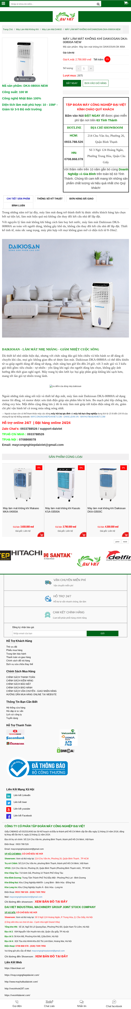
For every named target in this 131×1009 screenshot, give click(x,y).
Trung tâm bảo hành (16, 653)
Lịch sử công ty (14, 714)
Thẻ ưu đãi (11, 646)
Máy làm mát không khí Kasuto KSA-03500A (21, 510)
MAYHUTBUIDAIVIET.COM (92, 417)
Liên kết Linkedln (22, 795)
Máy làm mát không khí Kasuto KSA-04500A (106, 510)
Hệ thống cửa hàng (15, 707)
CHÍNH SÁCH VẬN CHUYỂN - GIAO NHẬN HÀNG (31, 691)
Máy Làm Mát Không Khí (27, 29)
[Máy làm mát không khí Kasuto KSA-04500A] (109, 484)
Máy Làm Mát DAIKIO (52, 29)
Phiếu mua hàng (14, 650)
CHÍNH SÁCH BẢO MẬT (18, 684)
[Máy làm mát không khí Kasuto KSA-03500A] (24, 484)
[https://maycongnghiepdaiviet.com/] (80, 552)
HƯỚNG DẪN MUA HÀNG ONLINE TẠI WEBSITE (31, 694)
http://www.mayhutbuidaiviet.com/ (21, 981)
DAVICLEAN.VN (71, 417)
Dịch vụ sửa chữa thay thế (19, 664)
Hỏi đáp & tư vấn (14, 711)
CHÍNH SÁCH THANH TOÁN (20, 677)
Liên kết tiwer (20, 802)
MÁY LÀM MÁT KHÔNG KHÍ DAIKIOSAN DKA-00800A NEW (92, 29)
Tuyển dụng (12, 718)
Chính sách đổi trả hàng (18, 660)
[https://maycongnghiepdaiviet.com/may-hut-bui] (111, 552)
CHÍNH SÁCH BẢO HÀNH (19, 687)
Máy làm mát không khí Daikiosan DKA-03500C (66, 510)
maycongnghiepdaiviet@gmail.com (26, 897)
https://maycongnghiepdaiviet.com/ (22, 975)
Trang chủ (8, 29)
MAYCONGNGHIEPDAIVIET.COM (46, 417)
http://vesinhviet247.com (17, 988)
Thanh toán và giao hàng (18, 657)
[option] (25, 60)
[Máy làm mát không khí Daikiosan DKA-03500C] (67, 484)
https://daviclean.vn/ (15, 968)
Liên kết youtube (22, 808)
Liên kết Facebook (23, 815)
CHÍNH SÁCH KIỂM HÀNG (19, 680)
